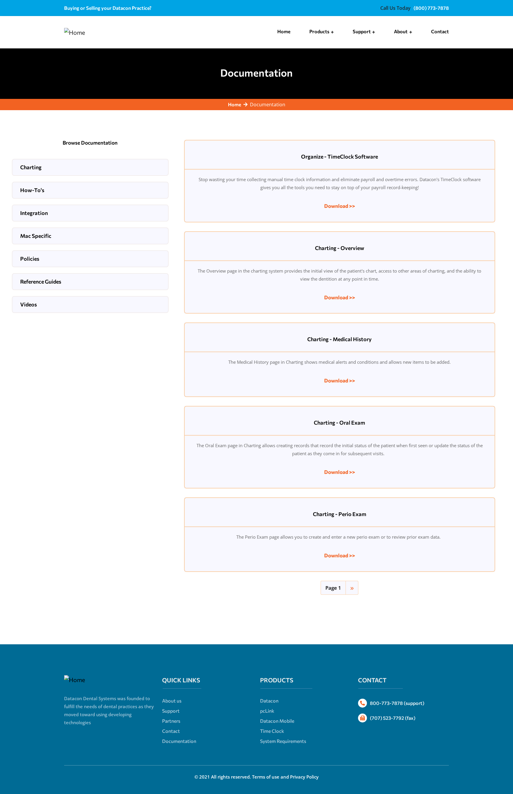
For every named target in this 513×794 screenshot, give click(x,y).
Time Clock (272, 731)
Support (171, 711)
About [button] (401, 31)
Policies (29, 258)
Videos (28, 304)
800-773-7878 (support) (397, 703)
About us (171, 700)
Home (283, 31)
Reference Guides (40, 281)
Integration (34, 213)
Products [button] (319, 31)
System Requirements (283, 741)
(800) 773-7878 (431, 8)
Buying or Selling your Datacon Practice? (107, 8)
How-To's (32, 190)
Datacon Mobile (277, 721)
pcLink (267, 711)
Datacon (269, 700)
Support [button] (362, 31)
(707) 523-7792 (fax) (392, 718)
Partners (171, 721)
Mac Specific (35, 235)
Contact (440, 31)
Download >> (339, 206)
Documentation (179, 741)
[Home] (74, 32)
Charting (31, 167)
